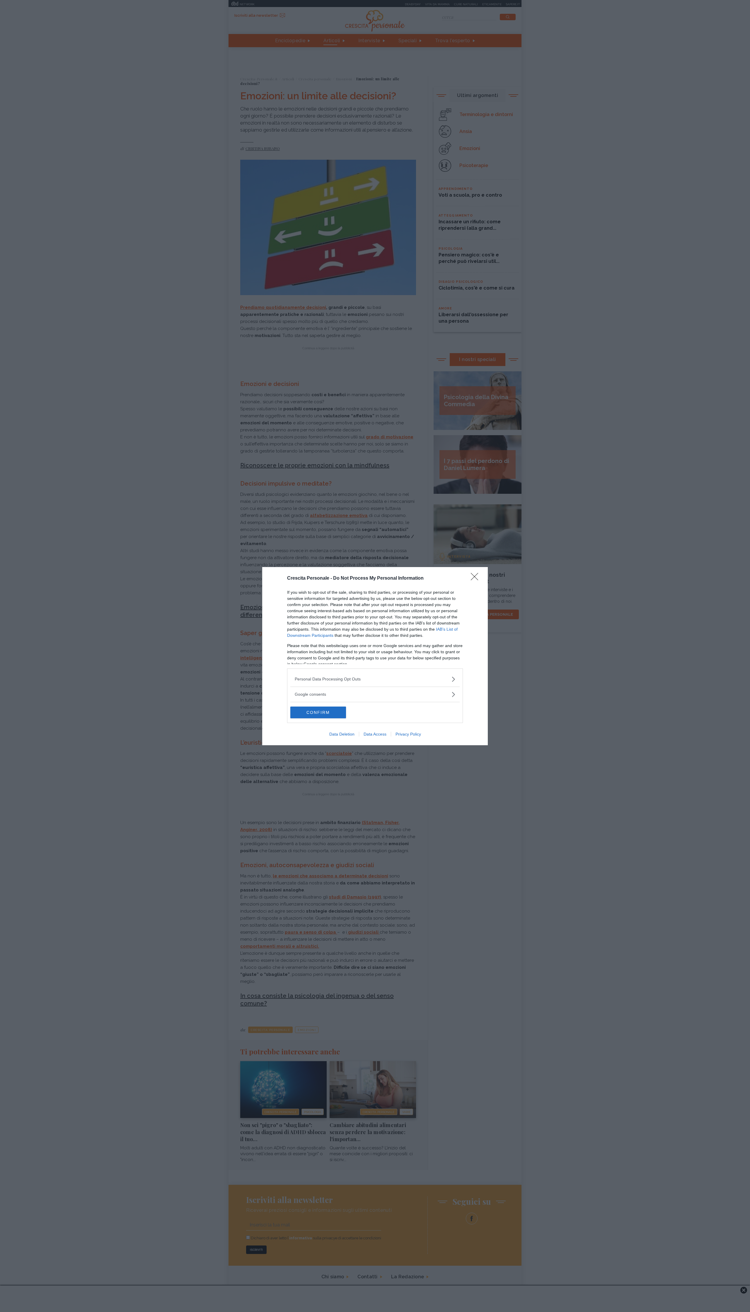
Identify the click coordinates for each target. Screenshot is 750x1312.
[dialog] (375, 656)
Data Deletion (341, 734)
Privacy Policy (408, 734)
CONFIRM (318, 712)
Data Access (375, 734)
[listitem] (375, 679)
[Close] (476, 578)
